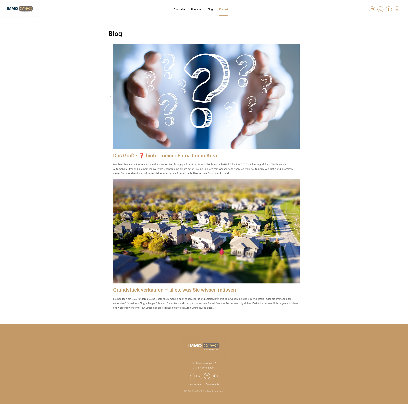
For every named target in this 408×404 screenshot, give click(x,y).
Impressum (195, 384)
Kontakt (223, 9)
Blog (210, 9)
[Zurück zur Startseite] (20, 9)
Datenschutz (212, 384)
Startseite (179, 9)
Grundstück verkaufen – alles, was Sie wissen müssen (174, 290)
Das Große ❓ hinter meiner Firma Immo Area (165, 155)
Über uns (196, 9)
